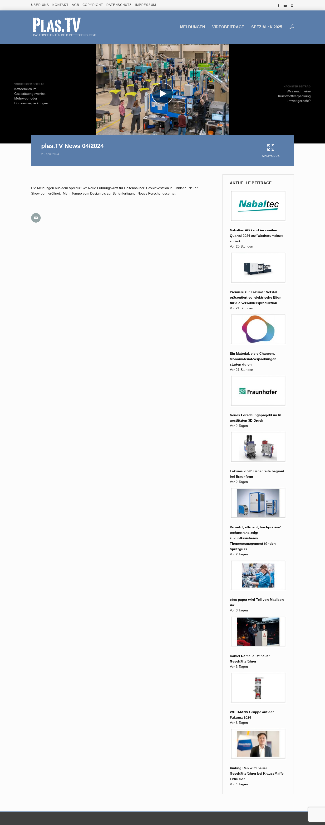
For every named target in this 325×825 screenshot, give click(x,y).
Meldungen (192, 27)
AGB (75, 5)
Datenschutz (119, 5)
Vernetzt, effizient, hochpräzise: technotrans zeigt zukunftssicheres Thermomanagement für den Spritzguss (255, 538)
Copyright (93, 5)
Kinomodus (271, 155)
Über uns (40, 5)
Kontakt (60, 5)
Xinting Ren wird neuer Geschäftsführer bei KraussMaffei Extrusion (257, 773)
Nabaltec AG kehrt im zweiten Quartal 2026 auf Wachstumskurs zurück (256, 235)
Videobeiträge (228, 27)
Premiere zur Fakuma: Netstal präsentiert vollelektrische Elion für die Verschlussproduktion (255, 297)
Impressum (145, 5)
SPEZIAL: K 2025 (266, 27)
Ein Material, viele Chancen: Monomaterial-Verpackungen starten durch (253, 359)
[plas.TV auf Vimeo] (292, 6)
